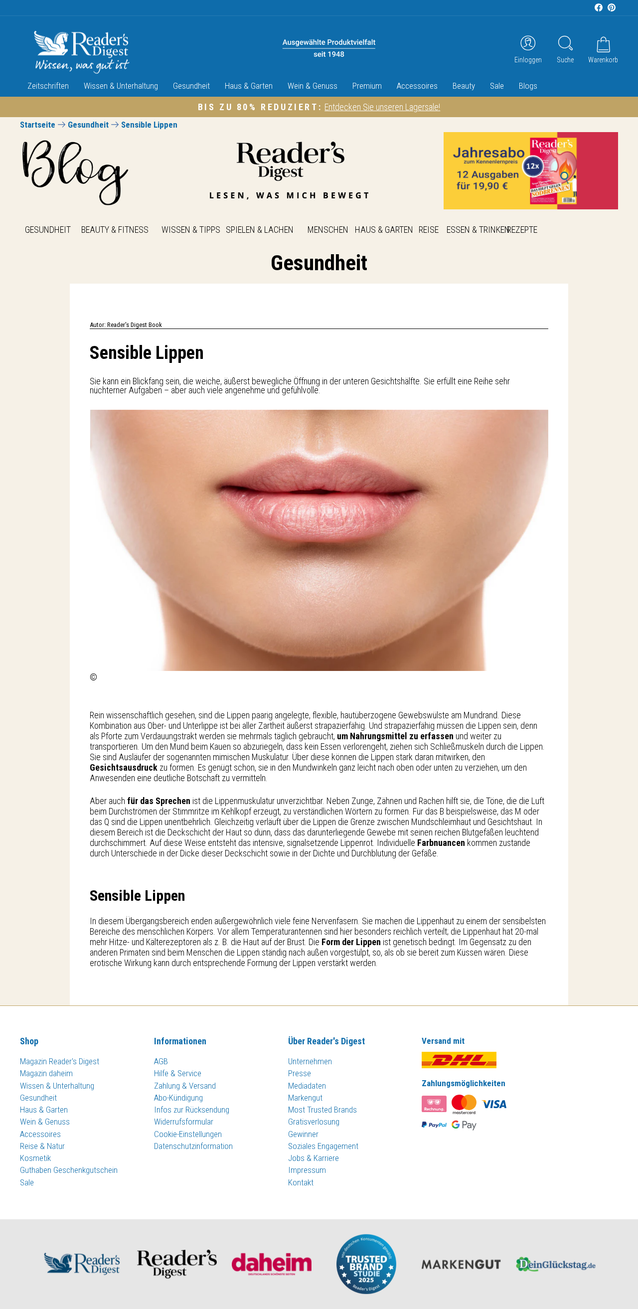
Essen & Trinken (478, 229)
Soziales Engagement (323, 1146)
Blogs (528, 86)
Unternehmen (310, 1061)
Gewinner (303, 1134)
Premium (367, 86)
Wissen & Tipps (190, 229)
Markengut (305, 1098)
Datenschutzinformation (193, 1146)
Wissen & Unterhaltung (121, 86)
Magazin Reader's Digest (59, 1061)
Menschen (328, 229)
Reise (429, 229)
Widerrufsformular (183, 1122)
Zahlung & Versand (185, 1086)
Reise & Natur (42, 1146)
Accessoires (417, 86)
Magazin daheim (46, 1073)
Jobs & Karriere (313, 1158)
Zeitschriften (48, 86)
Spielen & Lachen (260, 229)
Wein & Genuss (312, 86)
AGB (161, 1061)
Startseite (37, 125)
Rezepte (522, 229)
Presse (299, 1073)
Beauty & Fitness (115, 229)
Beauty (464, 86)
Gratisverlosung (313, 1122)
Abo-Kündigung (178, 1098)
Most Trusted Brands (322, 1110)
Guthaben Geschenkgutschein (69, 1170)
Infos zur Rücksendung (191, 1110)
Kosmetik (35, 1158)
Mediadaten (307, 1086)
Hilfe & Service (177, 1073)
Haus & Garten (249, 86)
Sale (497, 86)
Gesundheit (191, 86)
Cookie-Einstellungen (188, 1134)
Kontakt (301, 1182)
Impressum (307, 1170)
